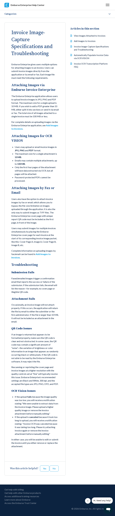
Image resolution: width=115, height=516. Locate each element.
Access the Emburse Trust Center (20, 503)
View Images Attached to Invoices (89, 35)
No (54, 468)
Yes (44, 468)
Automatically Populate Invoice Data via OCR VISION (91, 57)
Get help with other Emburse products (22, 493)
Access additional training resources (21, 496)
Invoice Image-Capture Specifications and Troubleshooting (91, 48)
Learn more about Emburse (17, 499)
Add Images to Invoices (85, 41)
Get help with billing (14, 489)
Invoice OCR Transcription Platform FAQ (91, 65)
